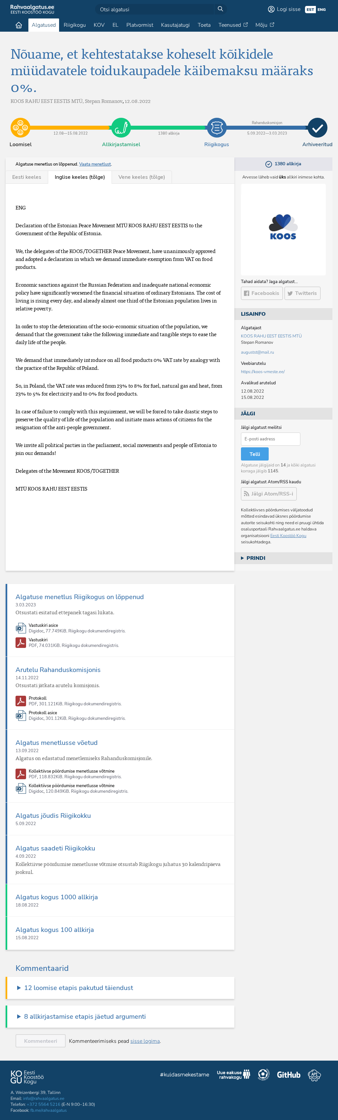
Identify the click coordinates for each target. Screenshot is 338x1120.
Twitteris (306, 293)
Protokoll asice (43, 713)
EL (115, 25)
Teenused (230, 25)
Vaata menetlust (95, 164)
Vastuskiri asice (43, 625)
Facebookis (265, 293)
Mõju (261, 25)
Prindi (256, 558)
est (310, 9)
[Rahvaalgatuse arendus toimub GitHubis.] (288, 1075)
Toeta (204, 25)
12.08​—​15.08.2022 (71, 123)
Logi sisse (288, 9)
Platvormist (139, 25)
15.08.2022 (27, 938)
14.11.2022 (27, 678)
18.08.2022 (27, 905)
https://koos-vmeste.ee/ (263, 372)
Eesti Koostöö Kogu (288, 536)
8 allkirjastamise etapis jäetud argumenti (85, 1016)
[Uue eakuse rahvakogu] (233, 1075)
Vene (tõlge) (141, 177)
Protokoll (38, 698)
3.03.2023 (26, 605)
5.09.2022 (26, 824)
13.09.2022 (27, 751)
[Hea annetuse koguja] (264, 1075)
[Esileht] (19, 25)
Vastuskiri (38, 640)
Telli (255, 454)
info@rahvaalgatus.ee (43, 1099)
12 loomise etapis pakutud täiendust (78, 987)
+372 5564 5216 (43, 1104)
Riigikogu (75, 25)
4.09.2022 (26, 856)
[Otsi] (220, 9)
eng (322, 9)
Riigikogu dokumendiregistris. (97, 631)
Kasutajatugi (175, 25)
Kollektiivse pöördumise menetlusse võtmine (72, 771)
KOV (99, 25)
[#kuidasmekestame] (185, 1076)
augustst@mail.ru (257, 352)
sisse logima (145, 1041)
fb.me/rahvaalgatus (48, 1110)
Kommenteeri (40, 1041)
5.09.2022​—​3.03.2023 (267, 123)
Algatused (44, 25)
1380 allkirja (169, 123)
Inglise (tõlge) (80, 177)
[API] (314, 1075)
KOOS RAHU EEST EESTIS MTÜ (271, 336)
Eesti (26, 177)
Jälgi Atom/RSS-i (272, 493)
